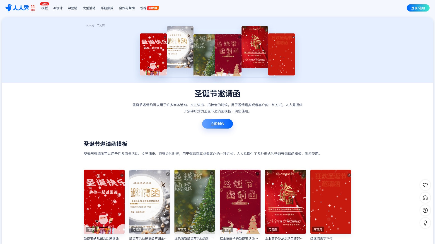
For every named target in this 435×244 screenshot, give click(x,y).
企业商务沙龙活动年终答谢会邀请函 (285, 238)
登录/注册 (418, 8)
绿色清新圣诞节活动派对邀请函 (194, 238)
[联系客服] (425, 197)
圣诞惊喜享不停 (321, 238)
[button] (425, 223)
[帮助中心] (425, 210)
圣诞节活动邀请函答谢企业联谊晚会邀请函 (149, 238)
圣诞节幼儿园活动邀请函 (101, 238)
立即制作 (217, 123)
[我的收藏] (425, 185)
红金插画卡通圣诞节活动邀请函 (240, 238)
